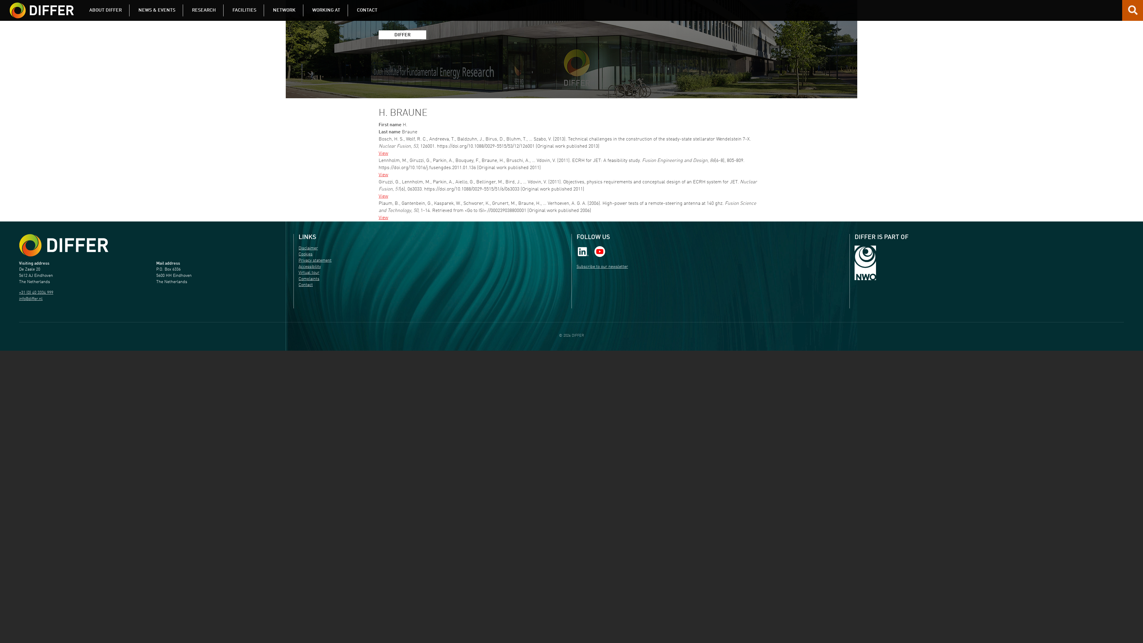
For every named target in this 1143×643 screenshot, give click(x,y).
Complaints (309, 279)
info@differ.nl (31, 299)
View (383, 153)
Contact (306, 285)
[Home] (63, 245)
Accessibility (310, 267)
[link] (583, 251)
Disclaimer (308, 248)
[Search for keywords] (1133, 12)
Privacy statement (315, 261)
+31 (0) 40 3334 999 (36, 293)
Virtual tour (309, 273)
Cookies (306, 254)
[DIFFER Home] (42, 6)
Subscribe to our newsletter (602, 267)
